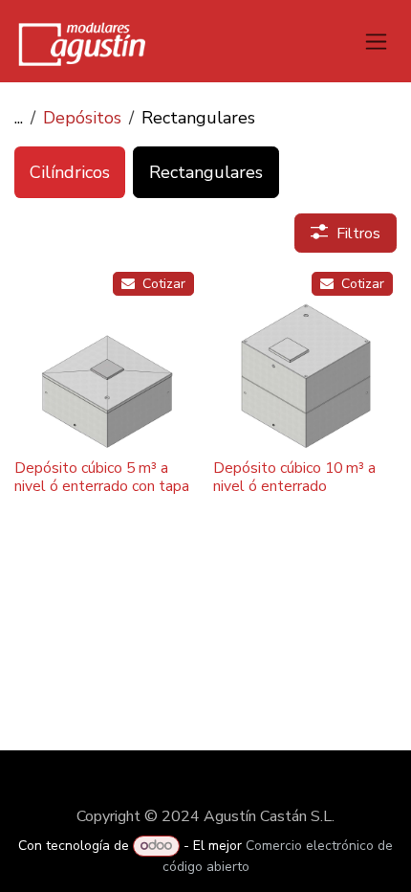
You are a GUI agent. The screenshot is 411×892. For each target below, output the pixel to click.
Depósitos (82, 117)
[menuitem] (69, 172)
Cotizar (162, 284)
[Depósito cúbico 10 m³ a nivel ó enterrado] (305, 360)
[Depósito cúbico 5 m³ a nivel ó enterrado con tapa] (106, 360)
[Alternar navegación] (376, 41)
